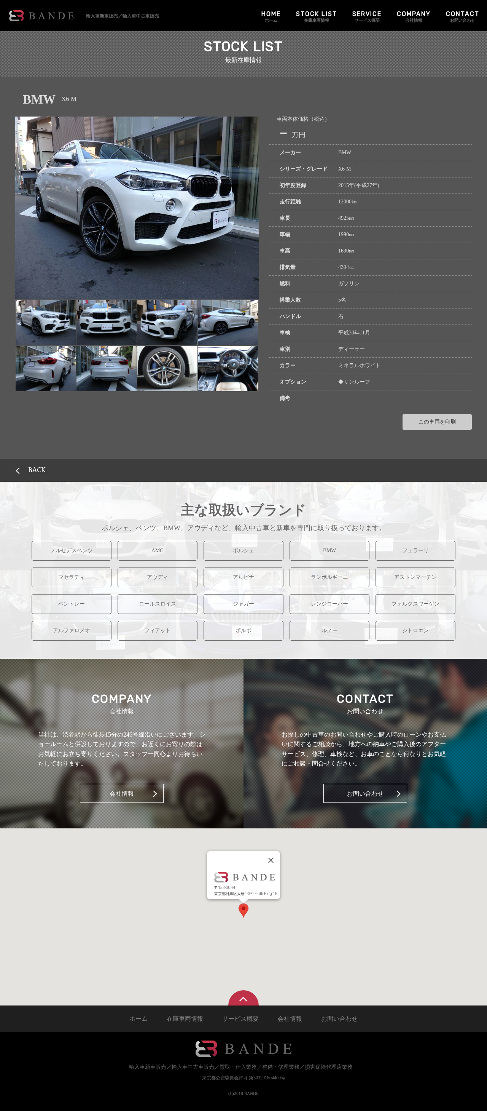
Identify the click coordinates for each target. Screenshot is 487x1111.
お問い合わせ (462, 16)
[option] (137, 208)
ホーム (271, 16)
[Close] (271, 860)
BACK (37, 470)
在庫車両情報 (316, 16)
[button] (46, 322)
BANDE (41, 15)
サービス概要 (367, 16)
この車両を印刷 (437, 422)
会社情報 (414, 16)
